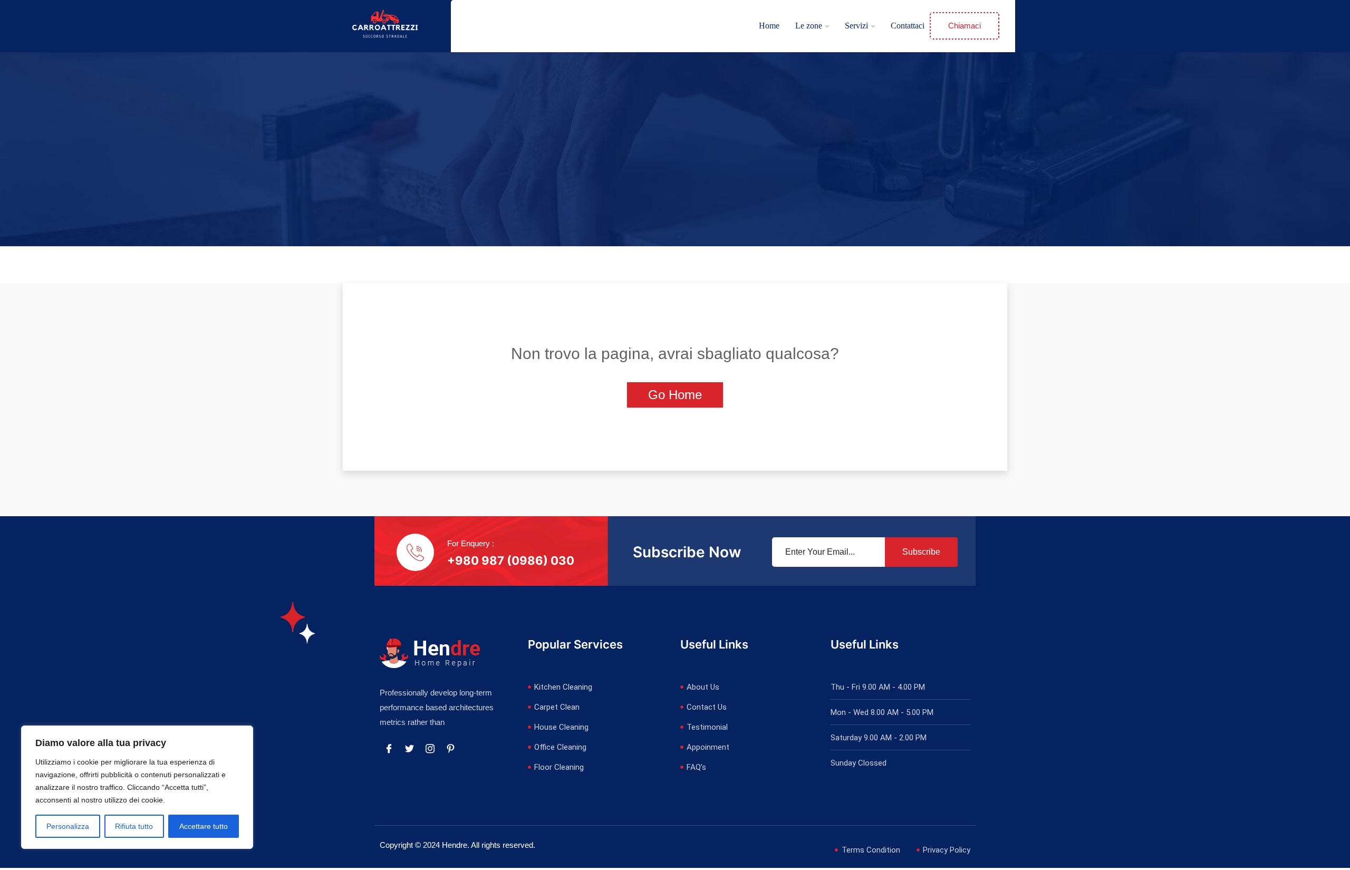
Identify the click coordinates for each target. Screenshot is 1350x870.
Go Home (675, 395)
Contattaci (907, 25)
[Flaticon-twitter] (409, 749)
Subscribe (921, 551)
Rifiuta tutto (134, 826)
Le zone (808, 25)
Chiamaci (964, 25)
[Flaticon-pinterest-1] (450, 749)
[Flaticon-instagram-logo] (430, 749)
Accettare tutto (203, 826)
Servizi (856, 25)
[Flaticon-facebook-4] (389, 749)
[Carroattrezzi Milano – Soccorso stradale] (385, 25)
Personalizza (67, 826)
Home (769, 25)
